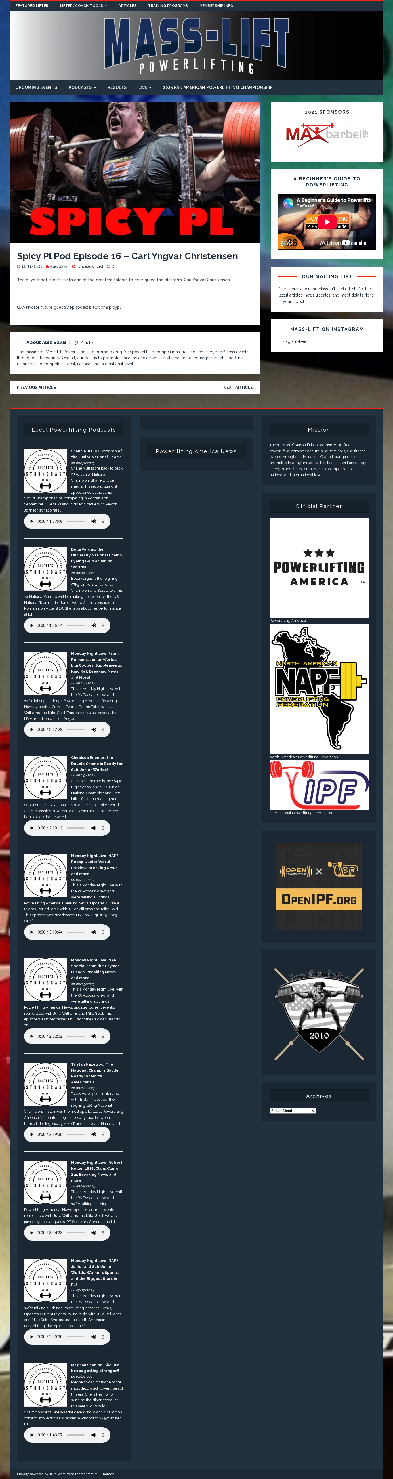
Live (142, 87)
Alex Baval (59, 266)
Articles (128, 6)
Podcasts (80, 87)
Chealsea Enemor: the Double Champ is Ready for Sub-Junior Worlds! (97, 763)
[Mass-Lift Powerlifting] (196, 76)
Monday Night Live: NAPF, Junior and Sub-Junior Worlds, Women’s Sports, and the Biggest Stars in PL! (95, 1272)
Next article (238, 387)
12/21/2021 (32, 266)
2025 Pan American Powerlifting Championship (218, 87)
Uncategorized (90, 266)
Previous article (36, 387)
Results (117, 87)
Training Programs (168, 6)
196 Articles (84, 342)
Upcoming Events (36, 87)
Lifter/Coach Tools (81, 6)
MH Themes (104, 1474)
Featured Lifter (32, 6)
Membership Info (217, 6)
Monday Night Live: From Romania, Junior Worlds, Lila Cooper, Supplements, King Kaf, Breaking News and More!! (96, 665)
